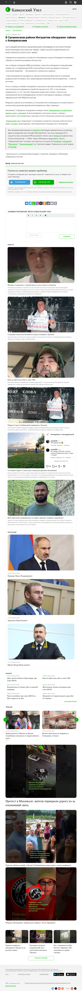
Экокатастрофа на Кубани (67, 26)
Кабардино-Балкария (33, 17)
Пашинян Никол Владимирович (20, 576)
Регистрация (34, 235)
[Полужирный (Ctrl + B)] (28, 215)
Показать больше (41, 958)
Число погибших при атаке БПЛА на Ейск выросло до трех (21, 697)
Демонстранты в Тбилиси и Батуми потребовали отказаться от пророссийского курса (22, 735)
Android (36, 130)
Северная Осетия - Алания (55, 20)
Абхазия (8, 14)
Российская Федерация (25, 20)
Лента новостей (17, 30)
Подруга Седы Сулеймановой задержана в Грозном (27, 425)
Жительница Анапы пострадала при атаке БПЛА (57, 688)
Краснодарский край (69, 17)
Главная (8, 30)
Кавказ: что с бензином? (15, 26)
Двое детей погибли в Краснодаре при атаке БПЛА (22, 679)
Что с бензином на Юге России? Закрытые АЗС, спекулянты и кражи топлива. (63, 949)
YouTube (12, 147)
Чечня (22, 23)
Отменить (66, 236)
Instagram (67, 141)
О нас (7, 974)
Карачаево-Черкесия (55, 17)
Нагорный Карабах (11, 20)
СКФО (66, 20)
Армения (37, 14)
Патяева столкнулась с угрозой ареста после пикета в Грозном (32, 285)
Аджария (15, 14)
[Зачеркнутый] (40, 215)
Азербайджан (29, 14)
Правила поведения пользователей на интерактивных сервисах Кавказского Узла (47, 983)
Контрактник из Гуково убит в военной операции (22, 688)
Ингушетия (22, 17)
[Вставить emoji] (46, 215)
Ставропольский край (12, 23)
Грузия (8, 17)
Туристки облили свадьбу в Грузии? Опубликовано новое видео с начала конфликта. (38, 865)
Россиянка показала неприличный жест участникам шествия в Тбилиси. (38, 949)
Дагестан (14, 17)
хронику (14, 124)
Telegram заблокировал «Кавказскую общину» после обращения (30, 922)
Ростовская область (40, 20)
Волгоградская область (63, 14)
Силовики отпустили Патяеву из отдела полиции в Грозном (31, 334)
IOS (42, 130)
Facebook (57, 141)
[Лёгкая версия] (14, 2)
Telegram (57, 136)
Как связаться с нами (24, 974)
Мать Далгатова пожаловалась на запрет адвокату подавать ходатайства (35, 518)
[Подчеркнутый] (36, 215)
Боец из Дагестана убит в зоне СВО (21, 380)
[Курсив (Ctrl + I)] (32, 215)
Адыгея (21, 14)
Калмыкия (44, 17)
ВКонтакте (13, 144)
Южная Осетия (30, 23)
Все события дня (70, 701)
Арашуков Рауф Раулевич (17, 620)
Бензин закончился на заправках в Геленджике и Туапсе (55, 734)
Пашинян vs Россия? (41, 26)
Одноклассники (26, 144)
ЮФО (48, 23)
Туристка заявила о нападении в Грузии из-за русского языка (15, 947)
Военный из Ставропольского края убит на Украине (58, 697)
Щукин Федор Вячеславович (19, 665)
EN (10, 2)
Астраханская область (48, 14)
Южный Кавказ (40, 23)
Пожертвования (44, 974)
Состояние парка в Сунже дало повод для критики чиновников (32, 470)
